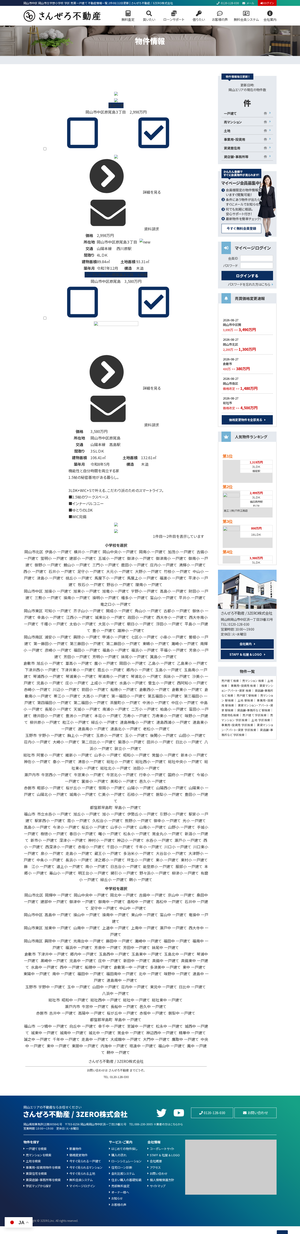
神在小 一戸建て (37, 761)
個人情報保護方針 (162, 1180)
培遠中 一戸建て (142, 1046)
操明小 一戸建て (105, 597)
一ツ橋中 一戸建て (52, 1026)
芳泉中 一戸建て (107, 947)
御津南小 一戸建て (171, 558)
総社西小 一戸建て (150, 761)
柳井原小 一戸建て (45, 722)
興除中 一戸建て (58, 941)
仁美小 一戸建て (111, 794)
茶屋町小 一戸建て (125, 702)
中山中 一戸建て (132, 908)
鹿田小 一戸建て (134, 565)
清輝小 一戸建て (192, 565)
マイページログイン (82, 1186)
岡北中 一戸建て (123, 895)
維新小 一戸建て (78, 755)
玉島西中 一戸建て (114, 954)
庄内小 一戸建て (163, 565)
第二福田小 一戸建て (91, 702)
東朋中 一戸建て (85, 1046)
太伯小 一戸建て (82, 624)
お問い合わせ (258, 1112)
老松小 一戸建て (156, 729)
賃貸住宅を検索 (36, 1173)
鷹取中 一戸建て (185, 1039)
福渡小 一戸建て (173, 578)
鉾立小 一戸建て (128, 748)
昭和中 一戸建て (75, 1000)
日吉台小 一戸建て (125, 866)
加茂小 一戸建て (181, 551)
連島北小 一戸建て (125, 729)
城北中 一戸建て (102, 1032)
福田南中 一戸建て (121, 973)
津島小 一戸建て (50, 578)
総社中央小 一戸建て (185, 761)
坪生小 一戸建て (140, 860)
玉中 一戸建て (78, 987)
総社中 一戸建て (136, 1000)
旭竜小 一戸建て (115, 591)
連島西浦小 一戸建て (173, 722)
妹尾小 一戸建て (134, 656)
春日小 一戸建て (82, 833)
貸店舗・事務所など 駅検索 (253, 710)
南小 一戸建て (97, 866)
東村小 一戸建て (194, 860)
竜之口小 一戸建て (115, 604)
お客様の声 (220, 19)
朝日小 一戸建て (140, 624)
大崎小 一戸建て (66, 742)
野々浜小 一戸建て (154, 873)
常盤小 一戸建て (165, 755)
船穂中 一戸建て (98, 967)
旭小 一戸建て (113, 814)
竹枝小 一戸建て (177, 571)
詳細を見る (151, 192)
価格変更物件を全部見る (245, 419)
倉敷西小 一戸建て (154, 689)
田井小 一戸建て (160, 742)
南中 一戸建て (63, 973)
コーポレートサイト (162, 1148)
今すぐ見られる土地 (82, 1173)
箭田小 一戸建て (95, 689)
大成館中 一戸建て (125, 1039)
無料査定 (128, 19)
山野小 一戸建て (181, 827)
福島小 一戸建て (115, 650)
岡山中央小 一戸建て (120, 551)
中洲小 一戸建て (155, 702)
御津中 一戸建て (82, 901)
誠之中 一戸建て (37, 1039)
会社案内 (246, 644)
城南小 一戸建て (82, 794)
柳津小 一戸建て (185, 873)
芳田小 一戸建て (77, 656)
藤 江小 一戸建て (39, 866)
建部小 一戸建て (82, 558)
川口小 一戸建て (177, 847)
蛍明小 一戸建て (54, 558)
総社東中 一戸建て (167, 1000)
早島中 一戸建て (127, 1019)
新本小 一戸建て (194, 755)
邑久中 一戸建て (152, 1006)
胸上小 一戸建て (80, 735)
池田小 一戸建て (146, 768)
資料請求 (151, 229)
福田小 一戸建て (87, 650)
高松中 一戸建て (169, 901)
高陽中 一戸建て (91, 1013)
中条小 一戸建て (50, 860)
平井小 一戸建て (192, 597)
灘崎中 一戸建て (148, 941)
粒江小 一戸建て (75, 722)
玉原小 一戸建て (109, 735)
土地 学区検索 (260, 720)
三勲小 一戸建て (48, 597)
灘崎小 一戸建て (184, 643)
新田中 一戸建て (136, 960)
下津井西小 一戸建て (42, 669)
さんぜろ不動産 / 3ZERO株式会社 (116, 1061)
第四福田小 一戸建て (54, 702)
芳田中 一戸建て (136, 947)
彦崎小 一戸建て (58, 650)
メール (250, 3)
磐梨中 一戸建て (181, 1013)
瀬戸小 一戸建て (188, 840)
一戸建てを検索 (36, 1148)
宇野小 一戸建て (144, 591)
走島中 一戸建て (95, 1039)
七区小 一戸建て (144, 637)
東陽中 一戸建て (36, 973)
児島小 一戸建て (50, 683)
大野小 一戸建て (148, 571)
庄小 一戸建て (77, 683)
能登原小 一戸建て (158, 866)
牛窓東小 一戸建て (89, 774)
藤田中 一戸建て (119, 941)
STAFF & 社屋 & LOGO (245, 654)
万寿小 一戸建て (136, 715)
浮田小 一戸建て (169, 624)
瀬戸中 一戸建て (173, 928)
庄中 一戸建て (109, 960)
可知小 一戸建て (58, 610)
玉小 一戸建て (136, 735)
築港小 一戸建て (131, 742)
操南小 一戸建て (77, 597)
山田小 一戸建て (192, 735)
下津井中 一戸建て (53, 954)
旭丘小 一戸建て (50, 663)
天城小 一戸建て (87, 709)
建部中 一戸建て (54, 901)
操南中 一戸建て (115, 914)
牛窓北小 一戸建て (121, 774)
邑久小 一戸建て (152, 781)
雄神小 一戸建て (130, 630)
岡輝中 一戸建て (58, 895)
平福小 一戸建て (173, 650)
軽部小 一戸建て (50, 788)
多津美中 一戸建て (165, 967)
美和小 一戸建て (123, 781)
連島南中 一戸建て (122, 980)
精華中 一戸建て (192, 1032)
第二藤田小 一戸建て (123, 643)
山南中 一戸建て (86, 928)
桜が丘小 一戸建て (81, 788)
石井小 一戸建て (62, 571)
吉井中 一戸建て (62, 1013)
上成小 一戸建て (103, 683)
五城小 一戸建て (111, 558)
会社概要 (156, 1161)
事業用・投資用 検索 (243, 685)
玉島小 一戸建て (168, 669)
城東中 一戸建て (44, 1032)
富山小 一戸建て (163, 597)
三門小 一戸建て (105, 565)
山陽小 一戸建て (140, 788)
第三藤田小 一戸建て (87, 643)
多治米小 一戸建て (138, 853)
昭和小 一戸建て (136, 755)
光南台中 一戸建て (88, 941)
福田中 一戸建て (177, 941)
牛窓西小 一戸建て (56, 774)
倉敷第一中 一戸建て (131, 967)
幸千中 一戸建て (111, 1026)
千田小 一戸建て (120, 847)
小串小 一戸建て (173, 637)
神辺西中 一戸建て (161, 1032)
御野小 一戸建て (48, 565)
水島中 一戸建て (44, 967)
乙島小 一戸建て (161, 663)
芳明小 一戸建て (105, 656)
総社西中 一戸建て (105, 1000)
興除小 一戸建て (86, 637)
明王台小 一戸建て (93, 873)
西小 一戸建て (35, 571)
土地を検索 (33, 1161)
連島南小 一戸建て (93, 729)
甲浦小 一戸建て (115, 637)
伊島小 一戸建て (58, 551)
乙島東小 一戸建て (192, 663)
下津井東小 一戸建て (78, 669)
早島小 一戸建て (127, 807)
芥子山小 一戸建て (88, 610)
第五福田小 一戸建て (165, 696)
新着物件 (75, 1148)
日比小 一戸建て (189, 742)
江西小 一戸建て (79, 617)
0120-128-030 (230, 3)
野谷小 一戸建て (120, 584)
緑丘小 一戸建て (104, 722)
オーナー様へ (120, 1192)
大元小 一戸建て (119, 571)
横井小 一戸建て (87, 551)
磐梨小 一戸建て (169, 794)
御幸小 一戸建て (167, 820)
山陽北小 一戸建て (52, 794)
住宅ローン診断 (121, 1167)
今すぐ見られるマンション (85, 1167)
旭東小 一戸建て (86, 591)
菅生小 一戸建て (161, 683)
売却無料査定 (120, 1186)
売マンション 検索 (253, 681)
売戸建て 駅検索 (247, 695)
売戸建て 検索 (230, 681)
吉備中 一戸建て (152, 895)
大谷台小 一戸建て (171, 853)
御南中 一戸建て (111, 901)
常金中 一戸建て (130, 1032)
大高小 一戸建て (95, 696)
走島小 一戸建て (79, 853)
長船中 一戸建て (124, 1006)
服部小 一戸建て (189, 866)
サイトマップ (157, 1186)
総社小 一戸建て (120, 761)
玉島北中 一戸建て (179, 954)
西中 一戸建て (71, 967)
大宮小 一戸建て (111, 624)
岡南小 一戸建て (152, 551)
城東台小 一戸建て (110, 617)
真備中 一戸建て (165, 960)
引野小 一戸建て (173, 814)
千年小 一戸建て (148, 847)
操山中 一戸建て (86, 914)
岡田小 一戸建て (132, 663)
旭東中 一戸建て (58, 928)
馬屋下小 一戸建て (109, 578)
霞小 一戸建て (78, 820)
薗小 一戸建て (105, 663)
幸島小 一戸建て (50, 617)
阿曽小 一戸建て (50, 755)
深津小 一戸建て (72, 840)
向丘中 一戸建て (82, 1026)
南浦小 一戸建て (115, 709)
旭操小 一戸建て (58, 591)
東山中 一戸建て (144, 914)
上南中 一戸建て (144, 928)
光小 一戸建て (194, 820)
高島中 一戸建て (58, 914)
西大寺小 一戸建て (171, 617)
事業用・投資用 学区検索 (237, 725)
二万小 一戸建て (144, 709)
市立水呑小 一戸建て (54, 814)
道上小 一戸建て (69, 866)
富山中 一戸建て (173, 914)
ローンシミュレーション (126, 1161)
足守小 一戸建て (90, 571)
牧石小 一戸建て (91, 584)
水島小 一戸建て (132, 683)
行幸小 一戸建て (152, 774)
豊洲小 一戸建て (79, 715)
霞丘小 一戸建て (111, 669)
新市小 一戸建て (43, 840)
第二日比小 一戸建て (99, 742)
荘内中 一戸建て (134, 987)
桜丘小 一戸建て (95, 827)
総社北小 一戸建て (115, 768)
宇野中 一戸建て (51, 987)
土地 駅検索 (245, 700)
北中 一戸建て (150, 973)
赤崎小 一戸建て (37, 689)
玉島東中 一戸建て (146, 954)
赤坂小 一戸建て (91, 847)
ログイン (269, 3)
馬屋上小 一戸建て (142, 578)
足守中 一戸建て (103, 908)
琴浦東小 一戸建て (81, 676)
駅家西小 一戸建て (50, 820)
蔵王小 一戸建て (107, 853)
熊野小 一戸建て (138, 820)
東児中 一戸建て (163, 987)
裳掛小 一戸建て (95, 781)
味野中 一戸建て (177, 973)
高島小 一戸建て (173, 591)
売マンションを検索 (38, 1155)
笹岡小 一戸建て (111, 788)
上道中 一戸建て (115, 928)
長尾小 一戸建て (58, 709)
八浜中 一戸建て (115, 993)
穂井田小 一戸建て (48, 715)
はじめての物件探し (124, 1148)
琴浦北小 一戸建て (146, 676)
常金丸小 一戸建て (167, 833)
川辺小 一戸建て (66, 689)
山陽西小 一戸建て (171, 788)
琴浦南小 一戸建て (113, 676)
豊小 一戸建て (104, 630)
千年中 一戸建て (66, 1039)
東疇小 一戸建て (155, 643)
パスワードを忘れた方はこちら (249, 284)
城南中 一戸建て (73, 1032)
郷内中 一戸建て (83, 954)
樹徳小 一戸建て (54, 833)
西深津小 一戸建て (60, 847)
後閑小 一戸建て (163, 735)
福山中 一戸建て (171, 1046)
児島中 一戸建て (82, 960)
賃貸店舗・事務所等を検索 (43, 1180)
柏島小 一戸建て (173, 709)
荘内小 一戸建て (37, 742)
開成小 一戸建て (119, 610)
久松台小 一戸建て (107, 820)
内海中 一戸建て (114, 1046)
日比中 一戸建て (192, 987)
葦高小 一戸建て (78, 663)
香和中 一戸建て (140, 901)
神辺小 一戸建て (130, 840)
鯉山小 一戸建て (77, 565)
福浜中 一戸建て (78, 947)
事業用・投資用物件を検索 (43, 1167)
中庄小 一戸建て (184, 702)
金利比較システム (123, 1173)
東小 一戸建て (167, 860)
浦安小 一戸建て (58, 637)
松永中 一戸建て (169, 1026)
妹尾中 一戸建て (165, 947)
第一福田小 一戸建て (128, 696)
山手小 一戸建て (107, 755)
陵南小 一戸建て (148, 584)
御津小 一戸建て (140, 558)
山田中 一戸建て (105, 987)
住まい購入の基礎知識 (126, 1180)
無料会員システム (246, 19)
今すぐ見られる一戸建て (85, 1161)
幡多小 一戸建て (134, 597)
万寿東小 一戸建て (167, 715)
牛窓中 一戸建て (95, 1006)
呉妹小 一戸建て (176, 676)
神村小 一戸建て (101, 840)
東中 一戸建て (194, 967)
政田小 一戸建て (141, 617)
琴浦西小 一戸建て (48, 676)
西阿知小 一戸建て (192, 683)
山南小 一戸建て (152, 827)
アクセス (155, 1167)
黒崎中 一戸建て (54, 960)
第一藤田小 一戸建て (51, 643)
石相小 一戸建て (140, 794)
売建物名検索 (230, 715)
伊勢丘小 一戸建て (142, 814)
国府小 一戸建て (181, 774)
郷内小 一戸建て (139, 669)
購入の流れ (119, 1155)
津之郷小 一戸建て (109, 860)
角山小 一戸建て (148, 610)
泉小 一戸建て (52, 853)
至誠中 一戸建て (140, 1026)
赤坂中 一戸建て (152, 1013)
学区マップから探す (38, 1186)
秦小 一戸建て (64, 761)
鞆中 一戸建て (118, 1052)
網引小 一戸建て (124, 873)
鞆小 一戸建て (140, 879)
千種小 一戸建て (54, 624)
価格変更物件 (78, 1155)
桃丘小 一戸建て (79, 578)
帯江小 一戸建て (67, 696)
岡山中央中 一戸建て (91, 895)
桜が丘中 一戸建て (122, 1013)
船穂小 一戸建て (123, 689)
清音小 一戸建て (91, 761)
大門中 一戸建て (156, 1039)
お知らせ (117, 1198)
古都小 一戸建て (177, 610)
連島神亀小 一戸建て (137, 722)
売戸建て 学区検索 (254, 715)
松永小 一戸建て (136, 833)
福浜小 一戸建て (144, 650)
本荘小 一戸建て (107, 715)
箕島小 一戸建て (163, 656)
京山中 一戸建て (181, 895)
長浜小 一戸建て (78, 860)
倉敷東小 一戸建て (187, 689)
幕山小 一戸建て (62, 873)
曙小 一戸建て (109, 833)
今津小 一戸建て (66, 827)
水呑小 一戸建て (159, 840)
